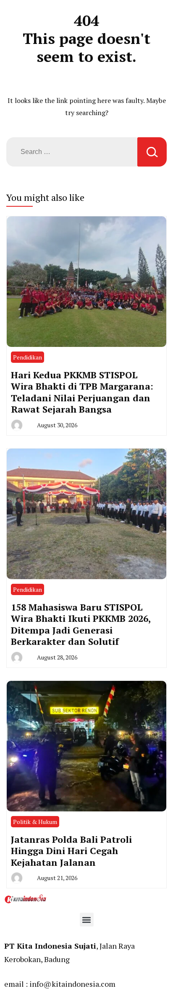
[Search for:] (71, 152)
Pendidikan (27, 357)
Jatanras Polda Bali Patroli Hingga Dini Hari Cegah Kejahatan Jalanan (71, 850)
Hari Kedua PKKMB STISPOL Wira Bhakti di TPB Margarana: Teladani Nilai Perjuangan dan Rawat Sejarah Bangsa (82, 392)
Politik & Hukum (35, 822)
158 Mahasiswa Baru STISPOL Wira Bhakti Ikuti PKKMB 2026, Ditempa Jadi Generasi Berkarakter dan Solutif (81, 624)
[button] (87, 919)
